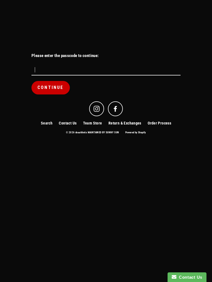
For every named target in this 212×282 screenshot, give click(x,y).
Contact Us (67, 123)
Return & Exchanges (124, 123)
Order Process (159, 123)
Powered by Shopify (135, 132)
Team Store (92, 123)
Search (46, 123)
